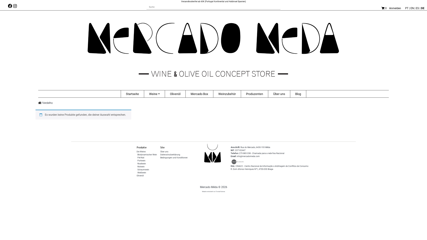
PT (407, 8)
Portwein (141, 161)
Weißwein (141, 173)
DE (422, 8)
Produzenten (254, 94)
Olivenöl (175, 94)
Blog (298, 94)
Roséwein (141, 163)
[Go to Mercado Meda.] (39, 102)
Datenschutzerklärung (170, 155)
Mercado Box (199, 94)
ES (418, 8)
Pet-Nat (140, 157)
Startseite (132, 94)
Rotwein (141, 167)
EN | (413, 8)
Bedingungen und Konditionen (174, 157)
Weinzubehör (227, 94)
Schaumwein (143, 169)
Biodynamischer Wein (147, 155)
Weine (153, 94)
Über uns (279, 94)
